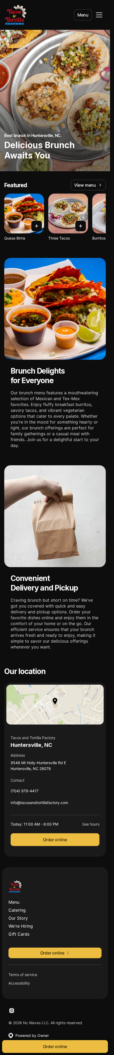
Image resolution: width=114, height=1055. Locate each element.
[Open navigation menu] (99, 15)
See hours (90, 824)
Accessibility (19, 983)
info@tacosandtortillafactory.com (39, 803)
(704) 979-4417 (24, 792)
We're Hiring (20, 926)
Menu (83, 15)
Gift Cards (18, 934)
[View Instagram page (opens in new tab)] (11, 1010)
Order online (55, 839)
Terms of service (22, 974)
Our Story (18, 918)
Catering (17, 910)
